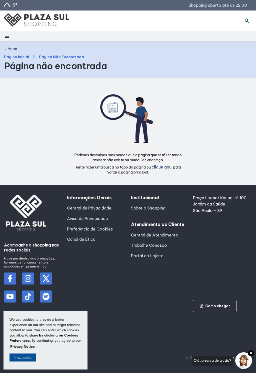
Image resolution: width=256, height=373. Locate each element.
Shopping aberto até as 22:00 (220, 5)
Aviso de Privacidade (87, 218)
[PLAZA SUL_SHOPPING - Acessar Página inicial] (36, 21)
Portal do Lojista (147, 255)
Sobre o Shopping (148, 208)
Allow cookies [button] (23, 358)
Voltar (10, 49)
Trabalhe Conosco (149, 245)
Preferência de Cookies (90, 229)
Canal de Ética (81, 239)
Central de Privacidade (89, 208)
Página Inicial (16, 57)
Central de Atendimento (154, 235)
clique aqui (162, 167)
